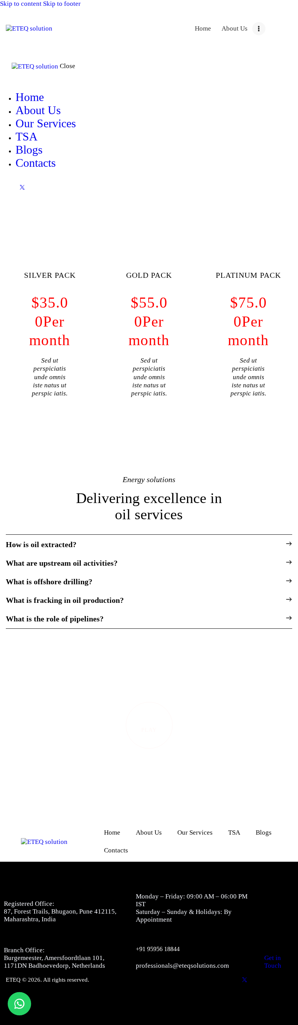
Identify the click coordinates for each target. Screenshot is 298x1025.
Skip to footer (62, 3)
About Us (149, 832)
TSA (234, 832)
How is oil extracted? (41, 544)
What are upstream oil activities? (62, 563)
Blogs (264, 832)
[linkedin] (40, 187)
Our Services (195, 832)
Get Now (58, 413)
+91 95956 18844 (158, 949)
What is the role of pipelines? (55, 618)
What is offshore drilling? (49, 581)
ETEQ (13, 980)
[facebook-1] (4, 187)
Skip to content (21, 3)
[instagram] (58, 187)
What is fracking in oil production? (65, 600)
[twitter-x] (22, 187)
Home (112, 832)
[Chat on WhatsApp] (19, 1003)
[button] (149, 544)
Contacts (116, 850)
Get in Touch (272, 961)
